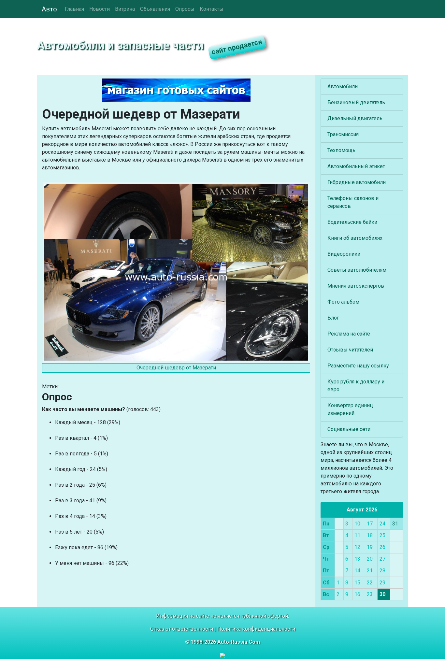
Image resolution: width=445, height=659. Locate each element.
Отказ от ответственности (181, 629)
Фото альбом (343, 302)
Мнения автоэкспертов (355, 286)
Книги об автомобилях (354, 238)
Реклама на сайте (348, 334)
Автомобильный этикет (356, 166)
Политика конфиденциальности (256, 629)
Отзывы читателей (350, 350)
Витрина (125, 9)
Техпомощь (341, 150)
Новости (99, 9)
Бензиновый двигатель (356, 102)
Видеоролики (343, 254)
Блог (333, 318)
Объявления (155, 9)
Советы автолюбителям (356, 270)
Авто (49, 9)
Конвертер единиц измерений (350, 409)
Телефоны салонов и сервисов (353, 202)
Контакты (211, 9)
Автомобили (342, 86)
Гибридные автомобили (356, 182)
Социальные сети (348, 429)
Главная (74, 9)
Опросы (184, 9)
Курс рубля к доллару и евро (355, 386)
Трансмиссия (343, 134)
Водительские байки (352, 222)
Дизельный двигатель (354, 118)
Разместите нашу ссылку (358, 366)
